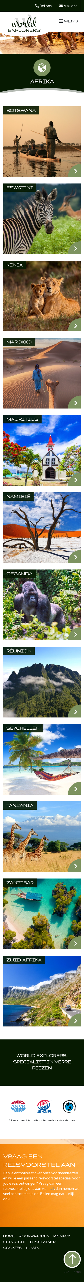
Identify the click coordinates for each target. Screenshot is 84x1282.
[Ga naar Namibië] (42, 527)
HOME (9, 1236)
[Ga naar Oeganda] (42, 604)
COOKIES (12, 1248)
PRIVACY (61, 1236)
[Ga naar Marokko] (42, 372)
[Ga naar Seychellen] (42, 759)
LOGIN (32, 1248)
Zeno (77, 1272)
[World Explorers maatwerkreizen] (24, 21)
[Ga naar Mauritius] (42, 450)
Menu (70, 21)
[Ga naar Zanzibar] (42, 913)
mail (50, 1188)
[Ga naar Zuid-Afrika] (42, 990)
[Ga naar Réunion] (42, 681)
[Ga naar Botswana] (42, 141)
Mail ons (70, 5)
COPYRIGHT (14, 1242)
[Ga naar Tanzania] (42, 836)
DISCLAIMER (43, 1242)
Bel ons (45, 5)
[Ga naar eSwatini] (42, 218)
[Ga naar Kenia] (42, 295)
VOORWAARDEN (34, 1236)
